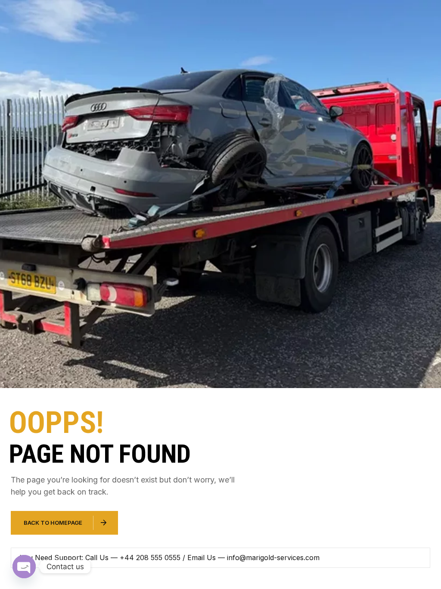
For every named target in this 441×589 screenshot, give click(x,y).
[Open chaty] (24, 566)
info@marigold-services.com (273, 557)
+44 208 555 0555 (150, 557)
